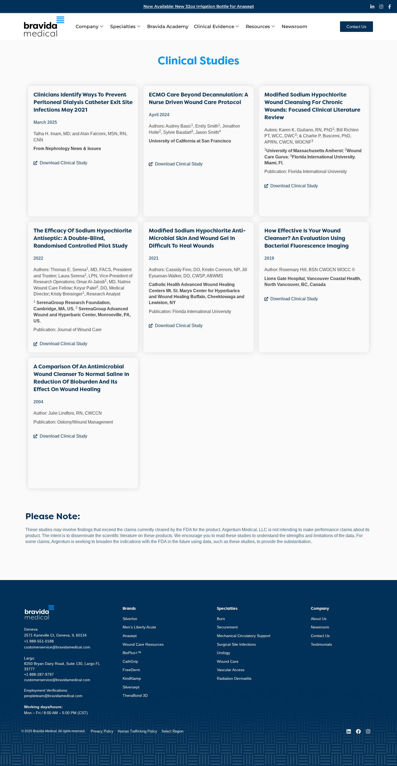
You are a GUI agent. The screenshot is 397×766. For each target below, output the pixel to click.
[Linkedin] (349, 731)
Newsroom (294, 26)
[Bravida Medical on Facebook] (389, 6)
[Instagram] (368, 731)
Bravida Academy (168, 26)
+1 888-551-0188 (39, 641)
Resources (258, 26)
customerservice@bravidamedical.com (57, 647)
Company (87, 26)
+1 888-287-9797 (39, 674)
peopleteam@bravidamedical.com (53, 696)
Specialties (123, 26)
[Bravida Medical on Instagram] (381, 6)
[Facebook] (358, 731)
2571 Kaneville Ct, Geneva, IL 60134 (55, 635)
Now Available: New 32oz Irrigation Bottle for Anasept (198, 6)
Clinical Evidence (214, 26)
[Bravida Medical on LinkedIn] (372, 6)
